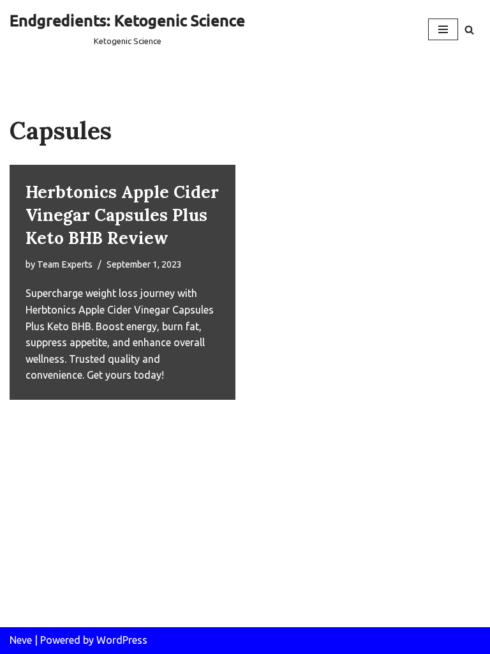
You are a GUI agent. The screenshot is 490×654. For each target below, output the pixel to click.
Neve (21, 640)
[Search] (469, 29)
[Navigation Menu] (443, 29)
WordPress (121, 640)
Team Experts (65, 264)
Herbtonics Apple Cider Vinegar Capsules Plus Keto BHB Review (122, 215)
